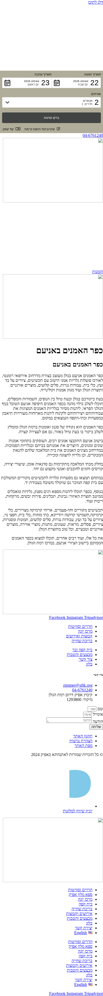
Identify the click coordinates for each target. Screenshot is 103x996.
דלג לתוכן (95, 2)
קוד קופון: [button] (7, 129)
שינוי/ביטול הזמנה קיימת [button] (40, 129)
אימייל (97, 714)
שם (99, 709)
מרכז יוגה (85, 899)
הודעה (97, 721)
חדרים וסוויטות (80, 890)
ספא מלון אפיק (80, 894)
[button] (76, 83)
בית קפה (85, 904)
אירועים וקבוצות (79, 913)
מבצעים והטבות (79, 918)
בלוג (89, 923)
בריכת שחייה (82, 909)
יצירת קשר (83, 928)
